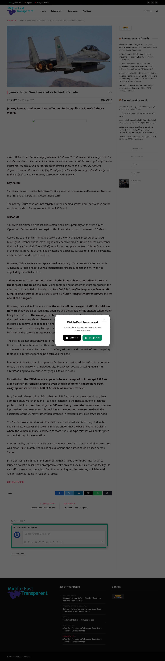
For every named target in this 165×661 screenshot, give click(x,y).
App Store (74, 338)
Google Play (94, 338)
